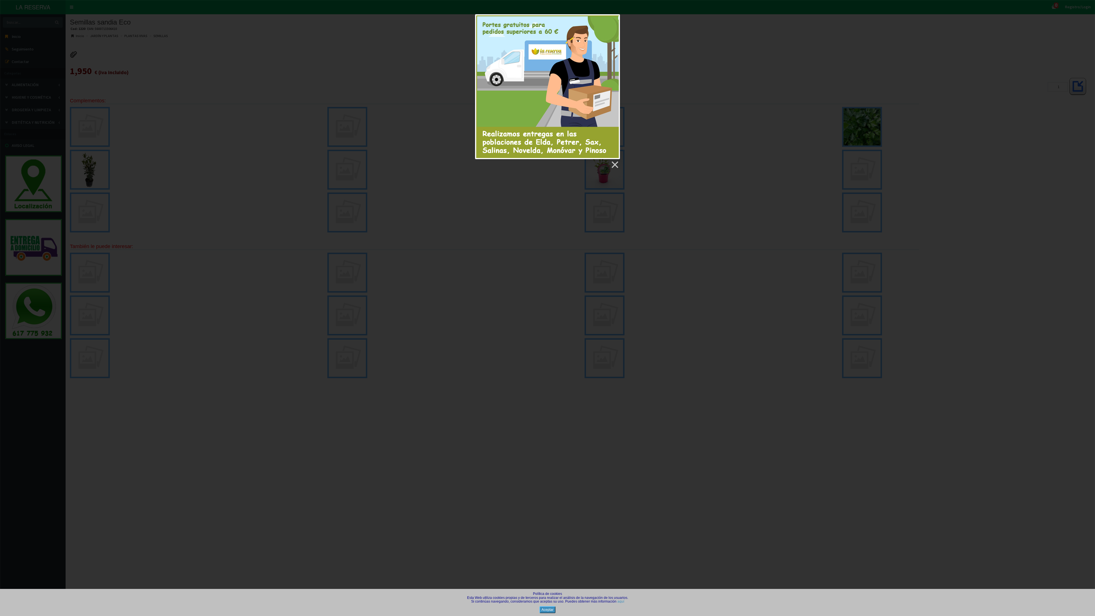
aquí (620, 601)
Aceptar (547, 610)
